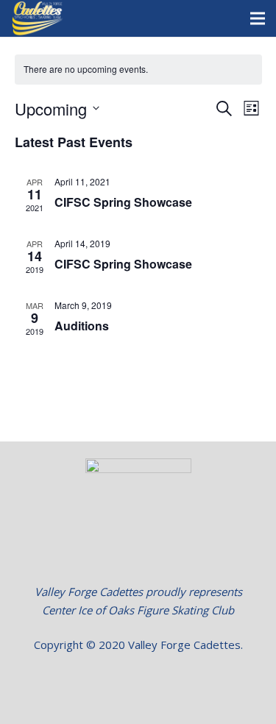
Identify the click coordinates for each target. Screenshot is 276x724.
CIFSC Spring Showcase (123, 202)
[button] (138, 680)
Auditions (81, 325)
